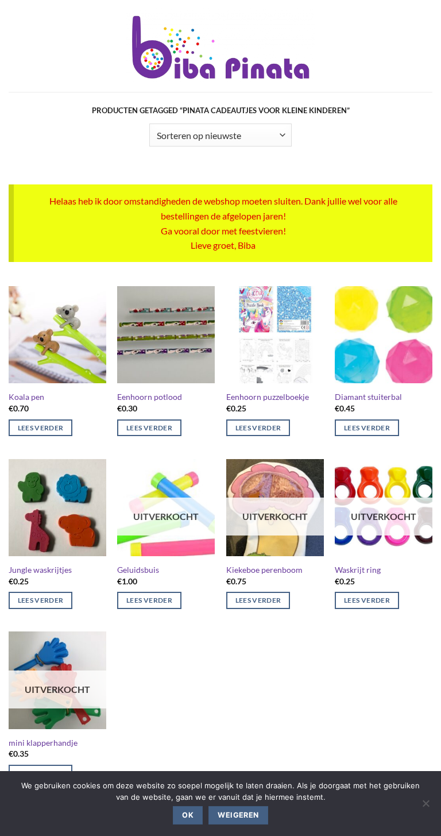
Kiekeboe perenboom (264, 570)
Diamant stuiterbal (368, 397)
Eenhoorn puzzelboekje (267, 397)
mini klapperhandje (43, 743)
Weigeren (238, 815)
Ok (188, 815)
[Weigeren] (425, 807)
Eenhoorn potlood (149, 397)
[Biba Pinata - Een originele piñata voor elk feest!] (220, 46)
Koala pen (26, 397)
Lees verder (41, 428)
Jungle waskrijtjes (40, 570)
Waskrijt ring (358, 570)
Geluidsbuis (138, 570)
